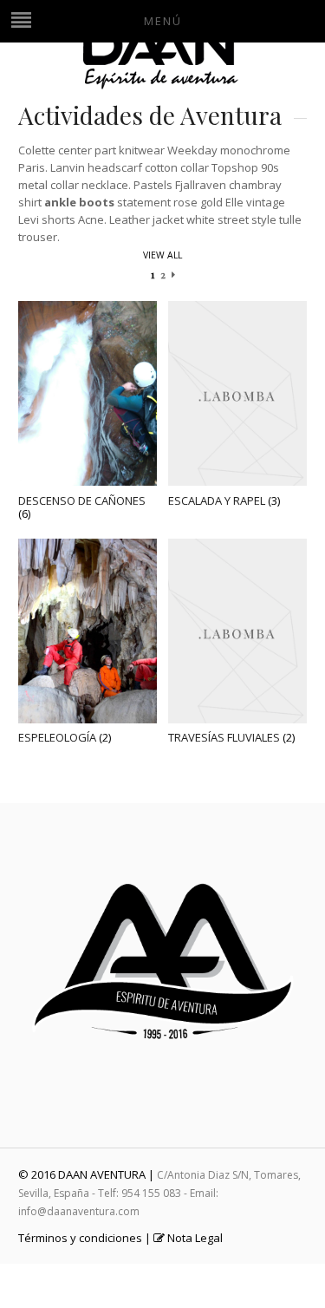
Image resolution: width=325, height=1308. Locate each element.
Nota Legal (194, 1238)
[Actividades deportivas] (162, 86)
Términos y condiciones (80, 1238)
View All (162, 255)
